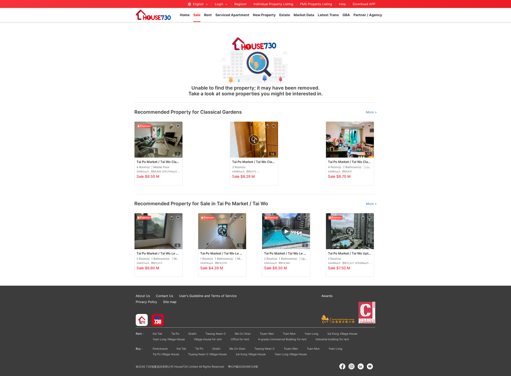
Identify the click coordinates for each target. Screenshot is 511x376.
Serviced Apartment (232, 15)
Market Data (304, 15)
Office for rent (240, 339)
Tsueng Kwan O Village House (207, 354)
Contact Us (164, 296)
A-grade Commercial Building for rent (282, 339)
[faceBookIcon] (342, 366)
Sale (196, 15)
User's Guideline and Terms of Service (208, 296)
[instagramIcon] (352, 366)
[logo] (153, 15)
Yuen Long (311, 333)
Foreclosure (160, 348)
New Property (264, 15)
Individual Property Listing (273, 4)
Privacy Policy (146, 302)
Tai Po (175, 333)
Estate (284, 15)
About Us (143, 296)
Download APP (364, 4)
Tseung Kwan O (215, 333)
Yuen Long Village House (169, 339)
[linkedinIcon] (361, 366)
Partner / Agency (368, 15)
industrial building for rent (332, 339)
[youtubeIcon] (370, 366)
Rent (208, 15)
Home (185, 15)
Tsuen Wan (267, 333)
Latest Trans (328, 15)
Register (240, 4)
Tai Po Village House (166, 354)
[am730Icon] (156, 320)
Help (343, 4)
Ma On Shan (243, 333)
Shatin (192, 333)
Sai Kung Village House (342, 333)
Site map (169, 302)
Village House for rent (208, 339)
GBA (346, 15)
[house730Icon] (142, 320)
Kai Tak (157, 333)
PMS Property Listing (316, 4)
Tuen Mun (289, 333)
